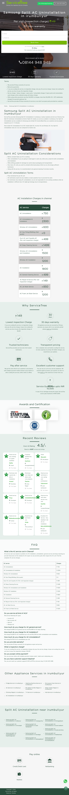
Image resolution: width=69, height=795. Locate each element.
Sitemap (14, 793)
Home (5, 106)
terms (43, 46)
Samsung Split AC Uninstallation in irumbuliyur (21, 106)
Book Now (34, 42)
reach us (48, 329)
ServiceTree (8, 791)
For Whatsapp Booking (45, 3)
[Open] (3, 3)
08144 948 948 (36, 62)
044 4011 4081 (61, 3)
